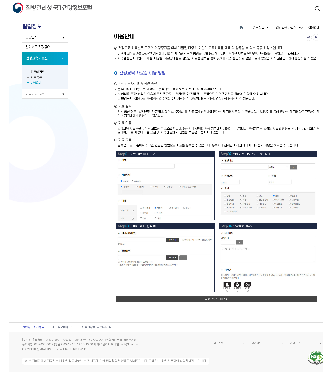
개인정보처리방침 (33, 327)
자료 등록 (36, 77)
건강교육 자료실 (37, 58)
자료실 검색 (37, 72)
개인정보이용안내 (63, 327)
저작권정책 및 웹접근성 (96, 327)
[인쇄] (316, 37)
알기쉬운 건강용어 (37, 47)
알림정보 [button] (258, 27)
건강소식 (31, 38)
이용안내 (36, 82)
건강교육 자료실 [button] (286, 27)
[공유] (308, 37)
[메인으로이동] (241, 27)
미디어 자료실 (34, 94)
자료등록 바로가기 (218, 299)
